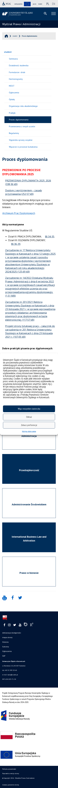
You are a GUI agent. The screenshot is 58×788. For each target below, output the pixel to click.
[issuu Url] (25, 625)
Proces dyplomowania (18, 119)
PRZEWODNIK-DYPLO (28, 180)
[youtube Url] (20, 625)
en (53, 4)
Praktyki (12, 113)
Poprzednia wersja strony (10, 773)
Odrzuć (29, 416)
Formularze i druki (17, 72)
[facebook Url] (4, 625)
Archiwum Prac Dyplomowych (18, 213)
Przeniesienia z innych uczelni (22, 126)
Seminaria (13, 58)
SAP (3, 656)
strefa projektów (18, 4)
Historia (5, 642)
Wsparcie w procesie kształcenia (23, 146)
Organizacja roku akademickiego (23, 106)
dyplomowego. (30, 285)
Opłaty (12, 99)
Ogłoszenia (14, 92)
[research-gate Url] (31, 625)
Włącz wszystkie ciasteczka (29, 408)
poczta (34, 4)
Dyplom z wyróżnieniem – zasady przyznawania (23, 192)
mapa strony (7, 637)
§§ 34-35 (49, 236)
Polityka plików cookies (29, 431)
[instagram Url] (9, 625)
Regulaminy (14, 133)
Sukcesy (5, 646)
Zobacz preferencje (29, 425)
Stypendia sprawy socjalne (20, 140)
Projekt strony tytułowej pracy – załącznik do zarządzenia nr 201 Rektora (30, 331)
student (8, 52)
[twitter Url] (14, 625)
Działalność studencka (18, 65)
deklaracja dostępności (11, 633)
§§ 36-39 (15, 244)
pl (47, 4)
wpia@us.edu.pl (12, 675)
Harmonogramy (16, 79)
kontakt (40, 4)
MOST (11, 85)
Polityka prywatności (9, 769)
